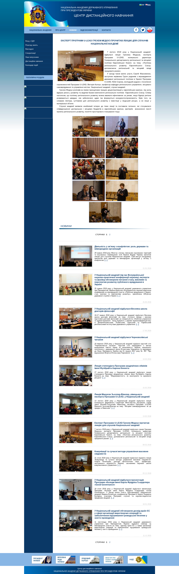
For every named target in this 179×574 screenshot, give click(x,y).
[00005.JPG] (88, 179)
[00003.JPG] (88, 158)
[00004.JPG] (121, 158)
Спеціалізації (30, 53)
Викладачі (29, 49)
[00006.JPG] (121, 179)
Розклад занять (31, 45)
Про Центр (60, 30)
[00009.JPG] (105, 222)
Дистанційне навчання (34, 61)
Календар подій (31, 65)
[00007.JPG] (88, 201)
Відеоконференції (89, 30)
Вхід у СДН (29, 41)
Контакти (106, 30)
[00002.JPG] (121, 136)
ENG (149, 5)
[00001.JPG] (88, 136)
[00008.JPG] (121, 201)
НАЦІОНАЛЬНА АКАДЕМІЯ (40, 30)
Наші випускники (32, 57)
